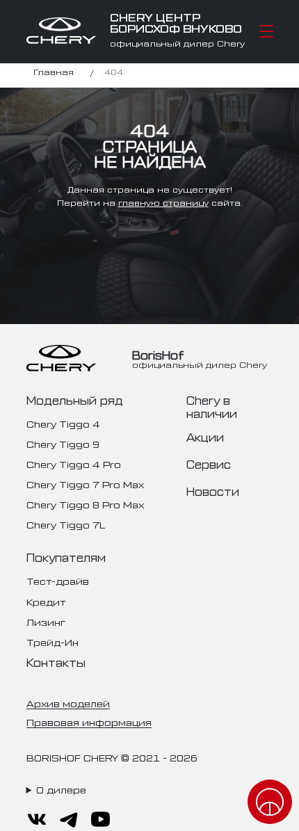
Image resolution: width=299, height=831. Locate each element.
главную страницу (163, 202)
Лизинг (45, 621)
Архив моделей (68, 703)
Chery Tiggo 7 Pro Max (85, 484)
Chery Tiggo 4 (63, 423)
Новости (212, 491)
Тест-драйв (57, 580)
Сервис (208, 464)
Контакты (56, 662)
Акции (205, 437)
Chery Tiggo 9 (62, 443)
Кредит (45, 601)
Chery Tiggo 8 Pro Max (85, 504)
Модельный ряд (74, 400)
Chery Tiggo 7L (65, 524)
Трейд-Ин (52, 641)
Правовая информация (89, 721)
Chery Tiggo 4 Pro (73, 463)
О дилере (61, 789)
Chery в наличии (211, 406)
